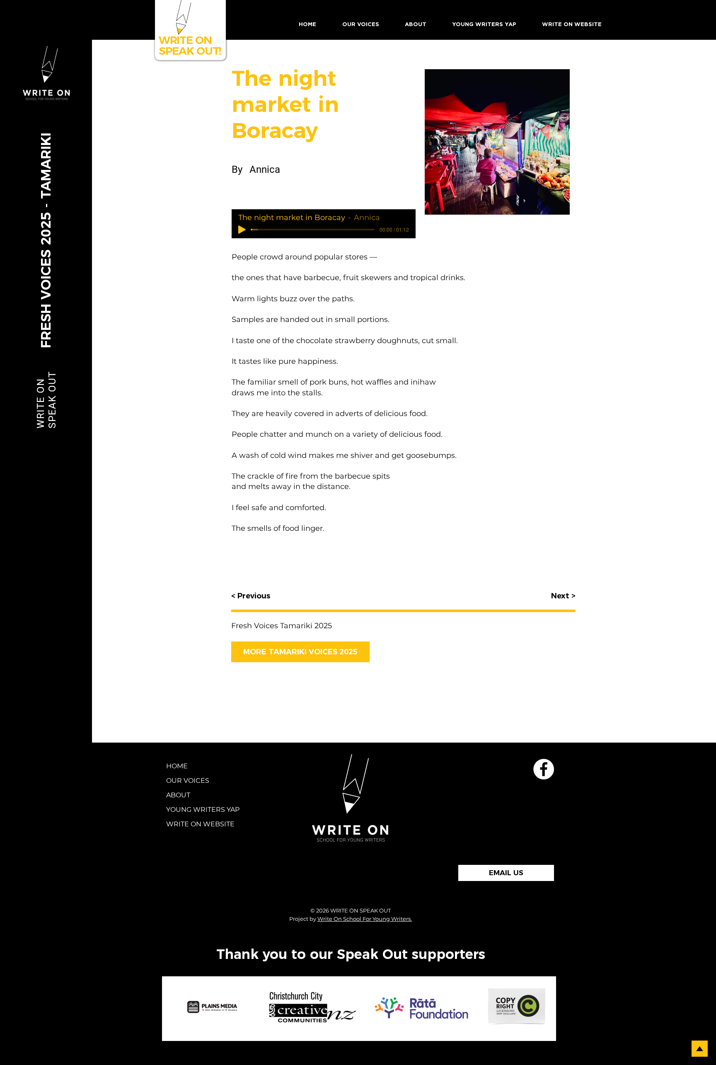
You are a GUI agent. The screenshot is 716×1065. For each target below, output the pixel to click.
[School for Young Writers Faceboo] (543, 769)
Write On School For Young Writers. (364, 918)
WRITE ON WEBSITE (190, 824)
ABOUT (178, 795)
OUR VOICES (187, 780)
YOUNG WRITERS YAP (190, 809)
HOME (177, 766)
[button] (360, 25)
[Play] (242, 229)
